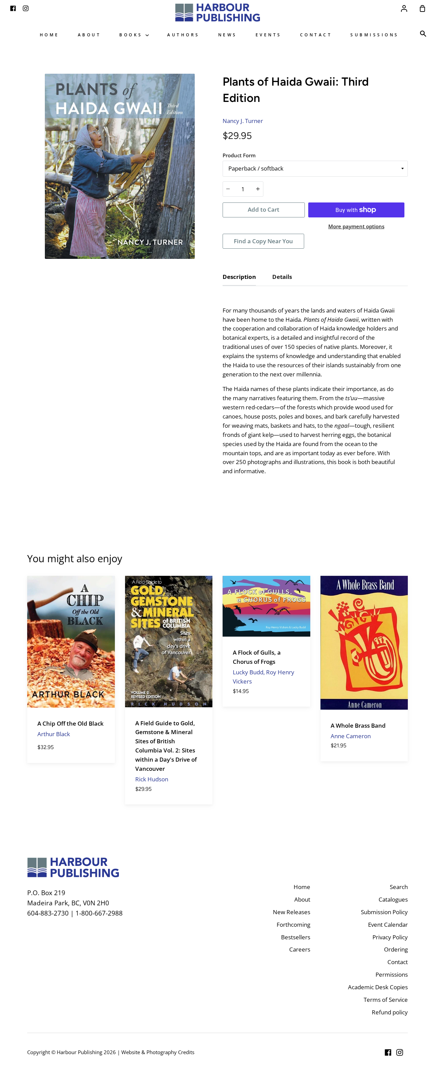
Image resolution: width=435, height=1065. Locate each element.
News (227, 34)
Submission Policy (384, 912)
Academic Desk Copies (378, 987)
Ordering (396, 949)
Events (269, 34)
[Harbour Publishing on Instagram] (399, 1052)
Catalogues (393, 899)
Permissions (392, 974)
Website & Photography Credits (157, 1052)
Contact (316, 34)
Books (132, 34)
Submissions (374, 34)
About (89, 34)
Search (399, 887)
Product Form (239, 155)
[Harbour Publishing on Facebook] (388, 1052)
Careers (299, 949)
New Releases (291, 912)
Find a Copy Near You (263, 241)
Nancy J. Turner (243, 121)
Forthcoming (293, 924)
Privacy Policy (390, 937)
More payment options (356, 226)
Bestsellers (295, 937)
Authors (183, 34)
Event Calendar (388, 924)
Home (49, 34)
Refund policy (390, 1012)
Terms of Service (386, 1000)
